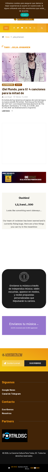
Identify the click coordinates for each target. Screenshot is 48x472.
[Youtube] (22, 28)
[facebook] (14, 28)
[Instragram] (26, 28)
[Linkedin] (30, 28)
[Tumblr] (34, 28)
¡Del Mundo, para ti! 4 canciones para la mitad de (23, 91)
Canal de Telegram (11, 394)
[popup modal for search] (42, 27)
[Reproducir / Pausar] (9, 468)
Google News (8, 390)
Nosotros (6, 413)
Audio (18, 85)
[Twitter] (18, 28)
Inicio (8, 37)
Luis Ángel (8, 97)
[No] (45, 9)
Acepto (25, 15)
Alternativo (8, 85)
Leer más (6, 111)
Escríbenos (7, 409)
